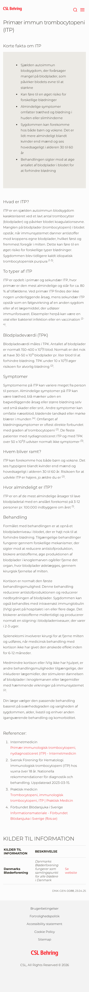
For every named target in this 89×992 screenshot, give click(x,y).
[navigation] (82, 9)
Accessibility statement (44, 924)
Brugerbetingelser (44, 908)
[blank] (44, 977)
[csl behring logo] (44, 953)
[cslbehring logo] (12, 9)
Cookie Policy (44, 932)
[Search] (75, 9)
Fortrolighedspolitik (45, 916)
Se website (71, 871)
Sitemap (44, 939)
